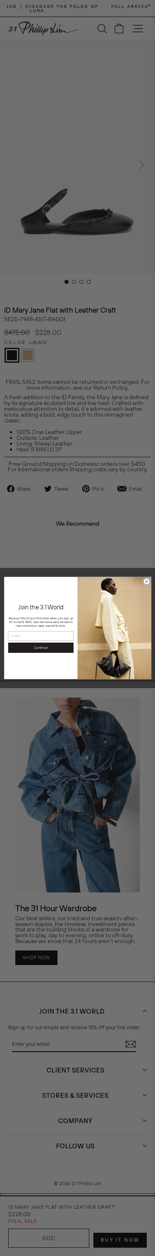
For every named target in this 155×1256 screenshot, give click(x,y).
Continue (41, 647)
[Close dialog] (146, 581)
